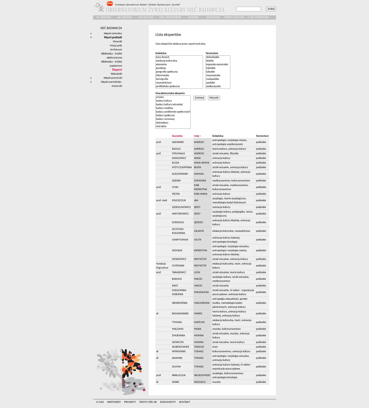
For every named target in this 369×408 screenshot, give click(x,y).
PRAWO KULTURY (234, 17)
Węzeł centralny (113, 33)
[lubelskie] (218, 68)
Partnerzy (114, 402)
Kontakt (184, 402)
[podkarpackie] (218, 86)
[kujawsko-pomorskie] (218, 65)
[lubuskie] (218, 72)
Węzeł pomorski (113, 77)
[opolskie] (218, 83)
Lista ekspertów (258, 17)
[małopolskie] (218, 79)
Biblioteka (213, 17)
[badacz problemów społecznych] (173, 112)
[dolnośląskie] (218, 57)
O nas (100, 402)
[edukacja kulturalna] (179, 61)
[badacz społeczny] (173, 116)
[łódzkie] (218, 61)
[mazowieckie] (218, 76)
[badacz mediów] (173, 108)
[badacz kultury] (173, 101)
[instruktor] (173, 126)
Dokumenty (168, 402)
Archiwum (116, 49)
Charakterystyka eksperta (170, 93)
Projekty (130, 402)
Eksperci (117, 69)
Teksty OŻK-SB (148, 402)
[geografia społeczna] (179, 72)
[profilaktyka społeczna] (179, 86)
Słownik (193, 17)
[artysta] (173, 97)
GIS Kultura (146, 17)
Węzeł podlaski (113, 37)
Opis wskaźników (170, 17)
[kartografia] (179, 79)
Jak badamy (124, 17)
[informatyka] (179, 76)
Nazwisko (177, 136)
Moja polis (116, 45)
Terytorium (212, 53)
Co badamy (103, 17)
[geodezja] (179, 68)
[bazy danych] (179, 57)
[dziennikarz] (173, 123)
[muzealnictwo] (179, 83)
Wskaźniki (116, 73)
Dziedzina (160, 53)
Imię (196, 136)
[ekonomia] (179, 65)
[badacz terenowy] (173, 119)
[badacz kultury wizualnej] (173, 105)
